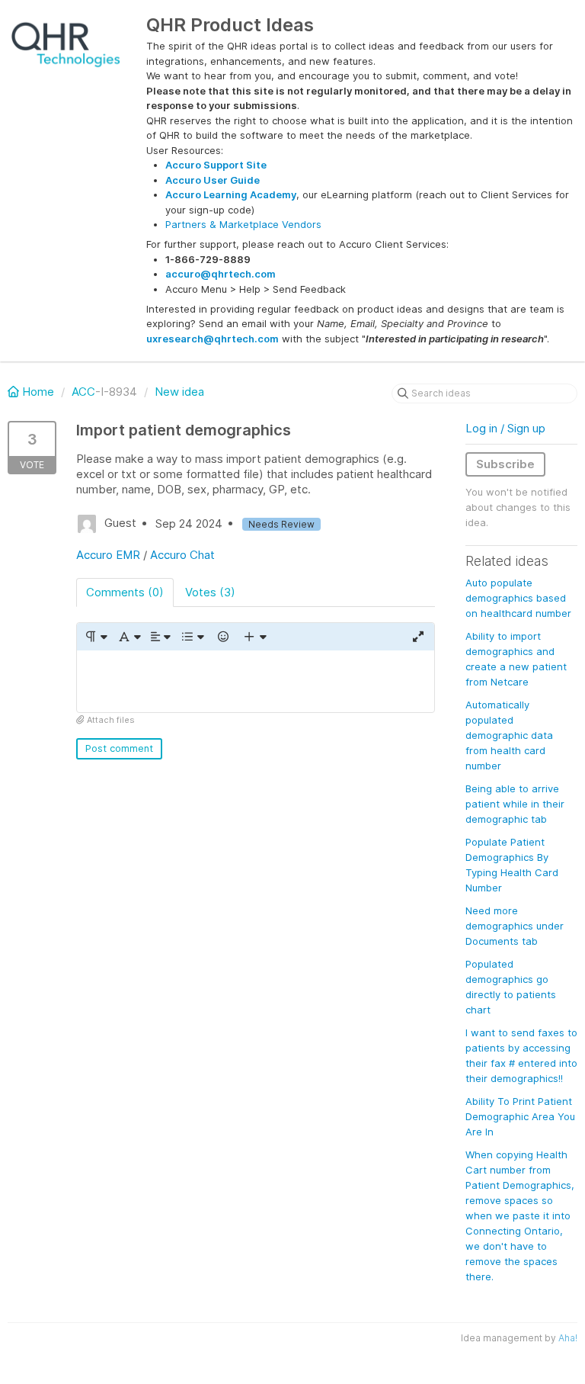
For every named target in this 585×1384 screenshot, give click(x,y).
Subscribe (505, 464)
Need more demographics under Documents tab (514, 925)
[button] (95, 636)
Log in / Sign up (505, 428)
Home (38, 391)
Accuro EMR (108, 554)
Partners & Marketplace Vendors (243, 224)
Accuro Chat (182, 554)
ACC (83, 391)
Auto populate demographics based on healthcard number (518, 597)
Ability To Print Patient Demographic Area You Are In (520, 1116)
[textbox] (255, 681)
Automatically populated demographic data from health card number (509, 735)
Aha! (567, 1338)
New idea (179, 391)
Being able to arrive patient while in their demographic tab (514, 803)
